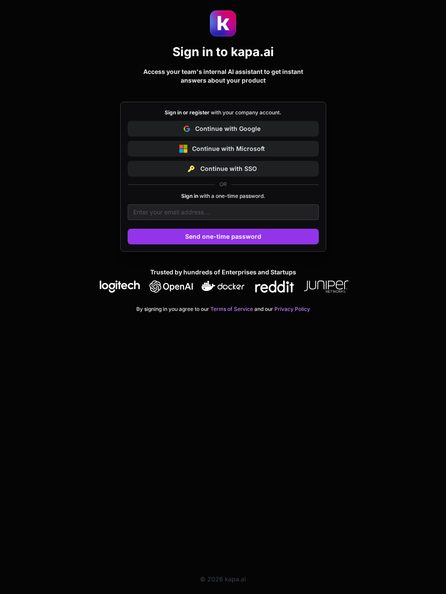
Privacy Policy (292, 309)
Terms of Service (231, 309)
